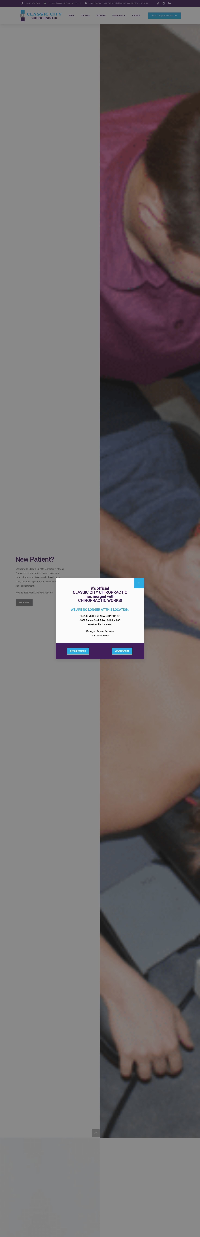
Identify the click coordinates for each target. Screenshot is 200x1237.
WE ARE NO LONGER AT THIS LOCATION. (100, 610)
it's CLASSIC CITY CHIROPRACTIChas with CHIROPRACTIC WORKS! (100, 594)
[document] (100, 618)
